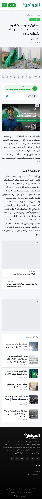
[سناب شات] (17, 459)
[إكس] (22, 77)
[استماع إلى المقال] (34, 88)
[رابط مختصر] (10, 77)
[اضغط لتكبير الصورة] (21, 58)
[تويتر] (38, 459)
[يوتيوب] (22, 459)
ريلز (11, 5)
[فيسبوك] (26, 77)
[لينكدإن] (18, 77)
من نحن (36, 471)
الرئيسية (38, 15)
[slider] (18, 89)
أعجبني (30, 95)
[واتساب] (30, 77)
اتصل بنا (36, 477)
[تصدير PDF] (6, 77)
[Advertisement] (21, 255)
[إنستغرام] (27, 459)
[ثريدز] (12, 459)
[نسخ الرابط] (14, 77)
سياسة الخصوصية (33, 474)
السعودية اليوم (29, 15)
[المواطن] (31, 5)
